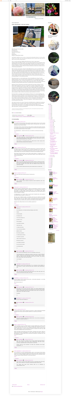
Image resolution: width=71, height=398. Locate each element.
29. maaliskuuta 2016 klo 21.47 (23, 187)
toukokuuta (52, 129)
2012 (50, 162)
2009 (50, 166)
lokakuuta (51, 122)
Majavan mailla (55, 208)
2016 (50, 118)
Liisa (15, 309)
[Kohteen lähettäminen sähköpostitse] (27, 115)
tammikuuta (52, 156)
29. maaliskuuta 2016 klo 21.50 (25, 206)
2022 (50, 110)
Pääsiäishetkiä (52, 136)
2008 (50, 167)
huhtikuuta (51, 130)
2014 (50, 159)
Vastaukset (16, 158)
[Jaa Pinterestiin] (31, 115)
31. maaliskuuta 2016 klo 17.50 (21, 324)
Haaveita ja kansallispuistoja (53, 215)
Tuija (14, 112)
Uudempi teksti (14, 384)
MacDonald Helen (29, 116)
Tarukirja (50, 197)
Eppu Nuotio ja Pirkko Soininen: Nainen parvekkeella (53, 138)
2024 (50, 108)
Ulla (14, 121)
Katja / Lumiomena (20, 135)
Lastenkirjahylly (51, 224)
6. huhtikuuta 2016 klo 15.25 (28, 360)
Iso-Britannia (24, 116)
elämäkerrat (17, 116)
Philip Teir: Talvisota (53, 135)
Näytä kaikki (57, 230)
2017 (50, 117)
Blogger (41, 391)
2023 (50, 109)
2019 (50, 114)
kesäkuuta (51, 127)
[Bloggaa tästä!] (28, 115)
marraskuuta (52, 121)
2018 (50, 116)
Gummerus (20, 116)
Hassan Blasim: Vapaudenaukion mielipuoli (55, 199)
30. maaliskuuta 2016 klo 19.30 (29, 316)
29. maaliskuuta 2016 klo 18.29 (20, 121)
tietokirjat (33, 116)
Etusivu (28, 384)
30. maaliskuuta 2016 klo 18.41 (29, 302)
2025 (50, 106)
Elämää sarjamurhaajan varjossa (55, 173)
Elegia (15, 147)
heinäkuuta (52, 126)
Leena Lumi (16, 187)
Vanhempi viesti (42, 384)
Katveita (50, 214)
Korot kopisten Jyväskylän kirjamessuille (54, 149)
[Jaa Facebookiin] (30, 115)
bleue (15, 324)
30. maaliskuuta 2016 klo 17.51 (29, 287)
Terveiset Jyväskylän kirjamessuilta (53, 144)
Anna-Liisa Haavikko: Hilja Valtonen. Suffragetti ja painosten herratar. (55, 220)
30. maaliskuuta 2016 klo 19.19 (21, 309)
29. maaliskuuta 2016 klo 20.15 (21, 147)
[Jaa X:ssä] (29, 115)
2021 (50, 112)
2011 (50, 163)
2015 (50, 158)
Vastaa (15, 156)
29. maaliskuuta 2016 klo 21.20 (29, 160)
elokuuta (51, 125)
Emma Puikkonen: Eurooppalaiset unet (53, 141)
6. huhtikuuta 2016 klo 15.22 (28, 339)
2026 (50, 105)
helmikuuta (51, 155)
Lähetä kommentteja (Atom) (18, 386)
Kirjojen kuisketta (52, 217)
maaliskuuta (52, 131)
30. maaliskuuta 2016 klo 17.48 (29, 270)
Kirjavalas (50, 171)
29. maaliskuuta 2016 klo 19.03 (29, 135)
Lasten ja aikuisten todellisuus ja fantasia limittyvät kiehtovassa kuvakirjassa (55, 227)
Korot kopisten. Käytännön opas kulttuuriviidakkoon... (54, 153)
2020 (50, 113)
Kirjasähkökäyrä (51, 184)
